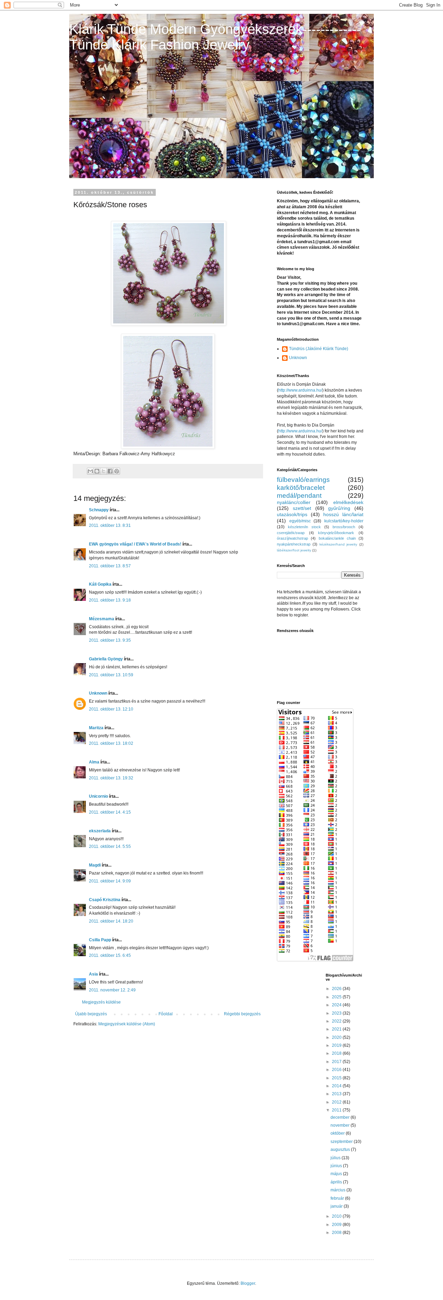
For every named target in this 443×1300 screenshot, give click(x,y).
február (338, 1198)
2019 (337, 1045)
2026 (337, 988)
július (336, 1157)
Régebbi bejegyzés (242, 1013)
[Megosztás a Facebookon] (110, 471)
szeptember (342, 1141)
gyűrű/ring (339, 508)
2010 (337, 1216)
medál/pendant (299, 495)
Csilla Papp (100, 939)
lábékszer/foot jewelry (294, 550)
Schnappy (99, 509)
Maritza (96, 727)
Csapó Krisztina (104, 899)
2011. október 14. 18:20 (111, 921)
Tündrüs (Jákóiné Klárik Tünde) (318, 348)
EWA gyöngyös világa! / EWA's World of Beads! (135, 544)
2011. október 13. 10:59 (111, 674)
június (337, 1165)
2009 (337, 1224)
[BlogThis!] (96, 471)
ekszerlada (100, 830)
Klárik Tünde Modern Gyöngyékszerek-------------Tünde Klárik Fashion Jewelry (215, 36)
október (338, 1133)
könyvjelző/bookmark (336, 533)
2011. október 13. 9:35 (110, 640)
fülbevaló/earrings (303, 479)
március (338, 1190)
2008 (337, 1232)
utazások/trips (292, 514)
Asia (93, 974)
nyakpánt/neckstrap (293, 544)
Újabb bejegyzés (91, 1013)
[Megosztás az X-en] (103, 471)
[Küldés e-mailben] (90, 471)
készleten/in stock (304, 527)
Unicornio (98, 796)
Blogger (248, 1283)
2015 (337, 1077)
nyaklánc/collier (293, 502)
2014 (337, 1085)
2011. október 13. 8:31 (110, 525)
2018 (337, 1053)
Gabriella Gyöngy (106, 659)
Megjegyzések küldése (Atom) (126, 1024)
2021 (337, 1029)
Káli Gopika (100, 584)
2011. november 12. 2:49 (112, 990)
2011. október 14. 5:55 (110, 846)
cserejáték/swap (291, 533)
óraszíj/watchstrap (292, 538)
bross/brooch (344, 527)
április (337, 1182)
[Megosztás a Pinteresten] (116, 471)
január (337, 1206)
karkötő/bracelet (301, 487)
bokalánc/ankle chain (337, 538)
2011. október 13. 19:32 (111, 778)
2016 (337, 1069)
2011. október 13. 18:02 (111, 743)
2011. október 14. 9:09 (110, 881)
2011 (337, 1110)
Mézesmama (101, 618)
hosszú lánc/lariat (343, 514)
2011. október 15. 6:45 (110, 955)
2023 (337, 1013)
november (341, 1125)
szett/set (302, 508)
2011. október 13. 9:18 (110, 600)
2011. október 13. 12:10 (111, 709)
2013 (337, 1093)
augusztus (341, 1149)
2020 (337, 1037)
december (341, 1117)
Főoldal (166, 1013)
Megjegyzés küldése (101, 1002)
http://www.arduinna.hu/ (300, 390)
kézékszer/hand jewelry (338, 544)
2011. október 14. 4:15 (110, 812)
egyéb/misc (300, 521)
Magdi (95, 865)
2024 (337, 1005)
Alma (94, 762)
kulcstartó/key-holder (343, 521)
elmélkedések (348, 502)
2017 (337, 1061)
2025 (337, 997)
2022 (337, 1021)
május (337, 1173)
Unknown (98, 693)
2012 (337, 1102)
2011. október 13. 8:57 (110, 566)
